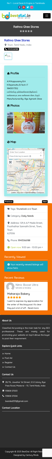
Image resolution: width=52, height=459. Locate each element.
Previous (8, 201)
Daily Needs (27, 215)
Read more (33, 308)
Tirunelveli (21, 209)
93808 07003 (11, 390)
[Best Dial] (16, 15)
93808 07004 (11, 396)
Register (9, 362)
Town (34, 209)
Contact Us (10, 367)
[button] (26, 247)
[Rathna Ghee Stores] (26, 168)
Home (8, 353)
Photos (14, 105)
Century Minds (32, 455)
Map (13, 142)
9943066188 (24, 240)
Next (45, 201)
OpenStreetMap (30, 192)
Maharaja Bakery (18, 293)
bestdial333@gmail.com (16, 401)
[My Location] (30, 156)
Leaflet (13, 192)
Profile (14, 73)
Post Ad (8, 358)
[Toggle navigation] (47, 15)
